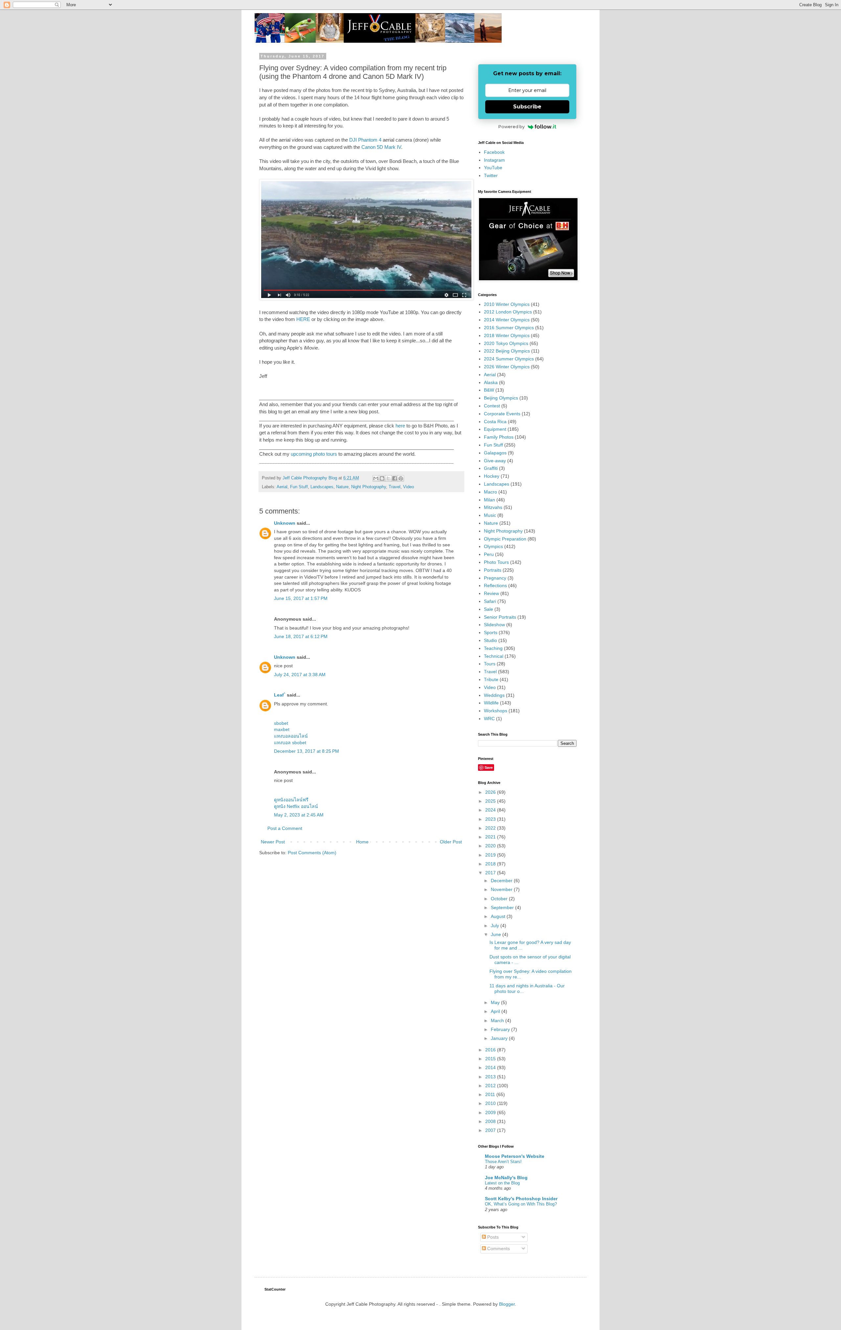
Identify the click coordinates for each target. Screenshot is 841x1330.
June (496, 934)
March (498, 1020)
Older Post (451, 841)
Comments (498, 1248)
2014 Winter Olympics (507, 319)
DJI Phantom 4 (365, 140)
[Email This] (376, 478)
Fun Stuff (299, 487)
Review (491, 593)
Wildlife (491, 702)
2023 (491, 819)
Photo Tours (496, 562)
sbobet (281, 723)
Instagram (494, 160)
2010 (491, 1103)
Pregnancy (495, 578)
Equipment (495, 429)
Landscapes (321, 487)
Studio (490, 640)
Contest (492, 405)
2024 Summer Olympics (509, 358)
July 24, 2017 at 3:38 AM (300, 674)
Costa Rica (495, 421)
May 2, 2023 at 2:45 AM (299, 814)
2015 (491, 1058)
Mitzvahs (493, 507)
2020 (491, 845)
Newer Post (273, 841)
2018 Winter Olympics (507, 335)
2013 (491, 1076)
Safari (490, 601)
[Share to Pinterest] (401, 478)
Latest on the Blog (502, 1183)
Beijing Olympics (501, 398)
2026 (491, 792)
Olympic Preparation (505, 538)
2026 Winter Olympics (507, 366)
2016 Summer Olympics (509, 327)
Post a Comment (284, 828)
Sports (490, 632)
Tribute (491, 679)
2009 (491, 1112)
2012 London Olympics (508, 311)
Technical (493, 656)
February (501, 1029)
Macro (490, 491)
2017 (491, 872)
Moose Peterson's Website (514, 1156)
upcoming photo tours (314, 454)
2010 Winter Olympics (507, 304)
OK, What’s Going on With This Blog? (521, 1204)
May (496, 1002)
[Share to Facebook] (394, 478)
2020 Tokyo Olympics (506, 343)
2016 (491, 1049)
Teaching (493, 648)
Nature (342, 487)
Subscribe (527, 106)
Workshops (495, 710)
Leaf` (279, 695)
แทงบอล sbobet (290, 742)
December (502, 880)
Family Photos (498, 437)
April (496, 1011)
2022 (491, 828)
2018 (491, 863)
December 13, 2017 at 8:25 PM (306, 751)
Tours (489, 663)
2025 (491, 801)
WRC (489, 718)
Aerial (282, 487)
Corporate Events (502, 413)
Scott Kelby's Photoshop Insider (521, 1198)
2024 (491, 810)
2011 (490, 1094)
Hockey (491, 476)
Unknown (284, 523)
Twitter (491, 175)
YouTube (493, 167)
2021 (491, 836)
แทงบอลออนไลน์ (291, 736)
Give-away (495, 460)
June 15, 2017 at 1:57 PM (301, 598)
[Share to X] (388, 478)
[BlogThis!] (382, 478)
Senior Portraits (500, 617)
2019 (491, 855)
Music (490, 515)
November (502, 889)
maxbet (281, 729)
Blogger (507, 1304)
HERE (303, 319)
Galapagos (495, 452)
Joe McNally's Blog (506, 1177)
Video (408, 487)
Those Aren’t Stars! (503, 1161)
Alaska (491, 382)
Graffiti (491, 468)
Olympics (493, 546)
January (500, 1038)
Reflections (495, 585)
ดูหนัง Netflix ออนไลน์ (296, 806)
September (503, 907)
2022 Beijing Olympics (507, 351)
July (495, 925)
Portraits (492, 570)
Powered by (511, 126)
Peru (489, 554)
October (500, 898)
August (499, 916)
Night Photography (368, 487)
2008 (491, 1121)
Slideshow (494, 624)
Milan (489, 499)
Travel (394, 487)
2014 (491, 1067)
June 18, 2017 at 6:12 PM (301, 636)
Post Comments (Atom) (312, 852)
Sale (488, 609)
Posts (492, 1237)
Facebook (494, 152)
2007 (491, 1130)
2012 (491, 1085)
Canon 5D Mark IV (381, 147)
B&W (489, 390)
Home (362, 841)
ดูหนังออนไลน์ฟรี (291, 799)
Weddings (494, 695)
